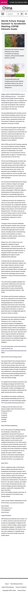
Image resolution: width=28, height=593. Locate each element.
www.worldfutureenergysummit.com (14, 402)
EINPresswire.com (10, 96)
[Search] (18, 14)
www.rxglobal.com (18, 459)
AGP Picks (4, 2)
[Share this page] (26, 13)
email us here (5, 512)
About (7, 584)
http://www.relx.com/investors (15, 502)
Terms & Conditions (20, 587)
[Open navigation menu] (2, 13)
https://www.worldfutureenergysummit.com (13, 350)
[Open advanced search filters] (21, 14)
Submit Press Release (8, 587)
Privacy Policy (22, 590)
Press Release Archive (16, 584)
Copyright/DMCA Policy (9, 590)
